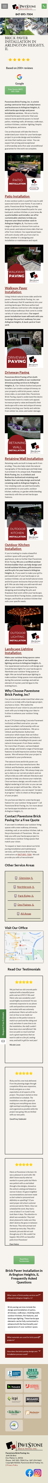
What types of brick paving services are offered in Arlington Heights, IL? (23, 1296)
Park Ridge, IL (26, 895)
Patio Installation (17, 196)
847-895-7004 (24, 14)
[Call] (44, 6)
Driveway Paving (17, 372)
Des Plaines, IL (26, 904)
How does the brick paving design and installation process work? (22, 1352)
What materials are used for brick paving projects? (23, 1338)
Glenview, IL (26, 877)
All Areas (26, 913)
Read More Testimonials (24, 1260)
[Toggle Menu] (5, 6)
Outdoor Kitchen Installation (17, 546)
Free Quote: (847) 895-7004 (15, 90)
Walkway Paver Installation (16, 290)
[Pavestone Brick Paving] (24, 10)
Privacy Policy (12, 1465)
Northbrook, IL (25, 886)
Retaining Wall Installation (24, 458)
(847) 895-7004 (24, 854)
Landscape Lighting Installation (19, 651)
